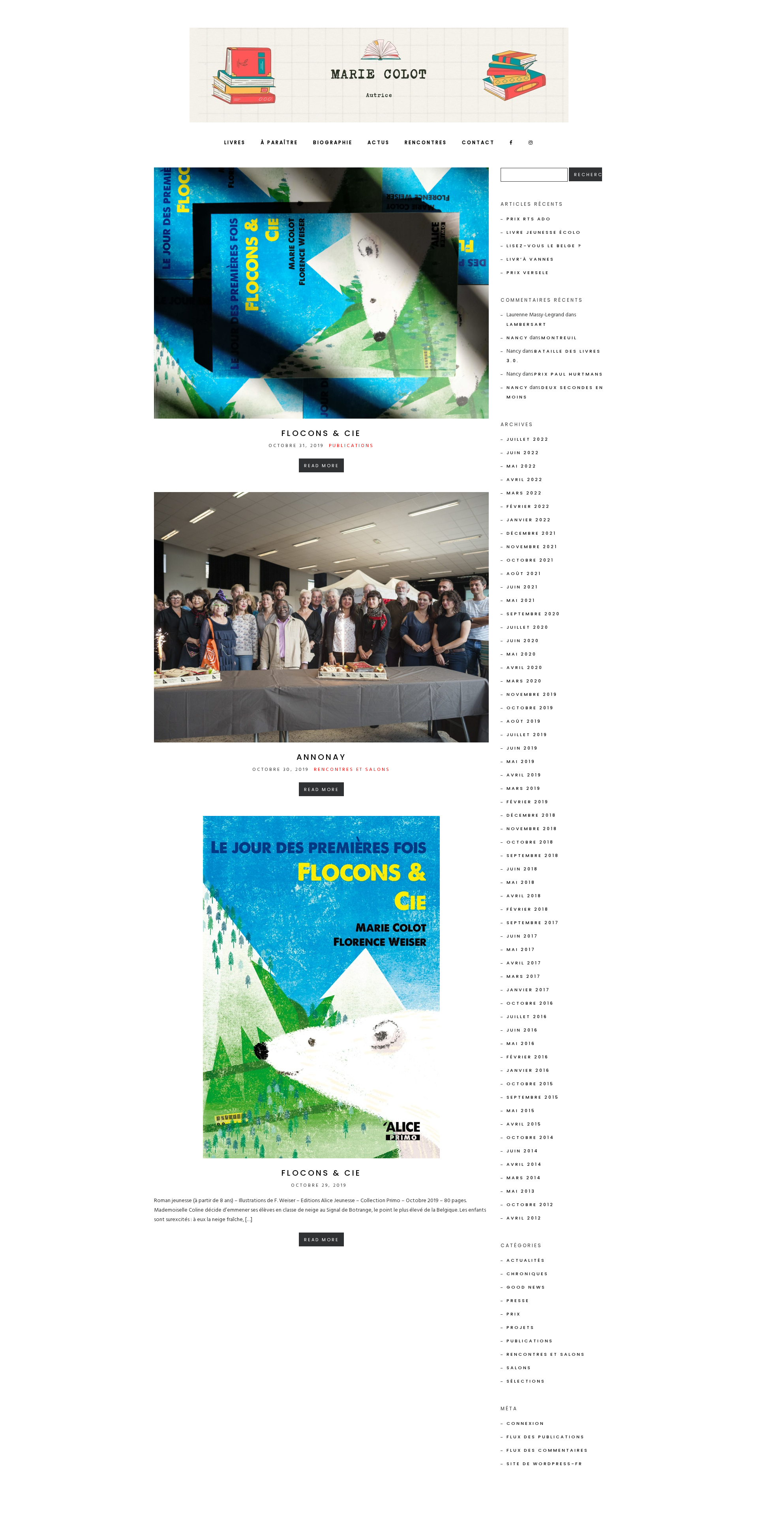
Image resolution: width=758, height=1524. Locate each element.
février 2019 (528, 802)
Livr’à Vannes (530, 259)
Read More (321, 465)
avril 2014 (524, 1164)
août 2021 (524, 573)
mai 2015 (521, 1110)
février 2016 (528, 1057)
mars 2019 (524, 788)
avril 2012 (524, 1218)
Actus (379, 142)
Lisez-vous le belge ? (544, 245)
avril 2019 (524, 775)
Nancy (517, 337)
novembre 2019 (532, 694)
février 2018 (528, 909)
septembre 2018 (533, 855)
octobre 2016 (530, 1003)
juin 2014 (522, 1151)
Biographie (333, 142)
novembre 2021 (532, 546)
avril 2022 (525, 479)
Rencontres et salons (352, 770)
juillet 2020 (528, 627)
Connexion (525, 1423)
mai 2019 (521, 761)
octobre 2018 (530, 842)
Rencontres (426, 142)
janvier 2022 (529, 520)
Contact (478, 142)
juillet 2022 (528, 439)
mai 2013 (521, 1191)
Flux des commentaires (547, 1450)
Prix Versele (528, 272)
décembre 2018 (531, 815)
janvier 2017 (528, 990)
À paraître (279, 142)
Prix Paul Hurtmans (568, 374)
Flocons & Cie (321, 433)
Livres (235, 142)
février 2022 (528, 506)
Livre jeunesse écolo (544, 232)
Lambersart (527, 324)
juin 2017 (522, 936)
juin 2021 (522, 587)
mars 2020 (524, 681)
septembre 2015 (533, 1097)
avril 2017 (524, 963)
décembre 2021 (531, 533)
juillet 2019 (527, 734)
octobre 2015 (530, 1084)
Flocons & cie (321, 1172)
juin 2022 (523, 452)
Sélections (526, 1381)
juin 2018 (522, 869)
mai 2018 (521, 882)
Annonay (321, 757)
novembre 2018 (532, 828)
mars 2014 (524, 1177)
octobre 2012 (530, 1204)
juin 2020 (523, 640)
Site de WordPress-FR (545, 1463)
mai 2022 (522, 466)
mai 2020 (522, 654)
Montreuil (559, 337)
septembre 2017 (533, 922)
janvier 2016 (528, 1070)
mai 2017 (521, 949)
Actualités (526, 1260)
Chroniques (527, 1273)
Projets (521, 1327)
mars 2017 (524, 976)
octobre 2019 (530, 708)
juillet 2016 (527, 1016)
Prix (514, 1314)
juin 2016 (522, 1030)
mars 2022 (524, 493)
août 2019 (524, 721)
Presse (518, 1300)
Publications (351, 446)
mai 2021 (521, 600)
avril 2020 (525, 667)
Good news (526, 1287)
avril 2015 (524, 1124)
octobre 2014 (530, 1137)
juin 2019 (522, 748)
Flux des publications (546, 1437)
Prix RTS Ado (529, 219)
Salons (519, 1367)
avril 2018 (524, 896)
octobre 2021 (530, 560)
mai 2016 (521, 1043)
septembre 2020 (533, 614)
